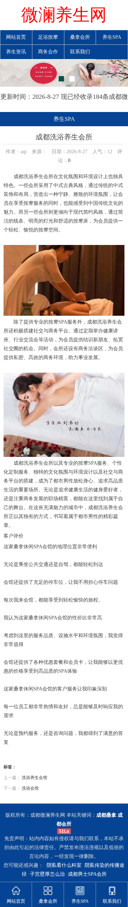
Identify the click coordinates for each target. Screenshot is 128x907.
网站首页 (16, 37)
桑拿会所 (80, 37)
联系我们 (80, 51)
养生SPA (111, 37)
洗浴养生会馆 (34, 777)
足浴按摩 (48, 37)
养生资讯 (16, 51)
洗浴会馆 (30, 788)
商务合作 (48, 51)
